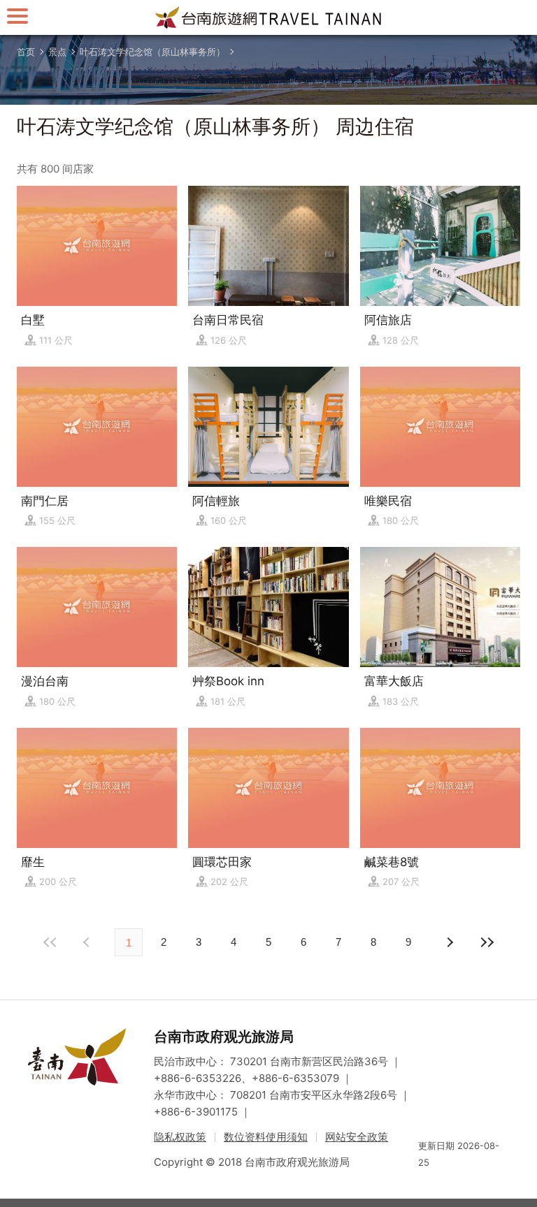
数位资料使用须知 (266, 1136)
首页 (26, 51)
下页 (88, 942)
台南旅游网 (268, 17)
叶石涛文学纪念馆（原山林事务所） (152, 51)
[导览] (17, 15)
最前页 (50, 942)
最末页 (487, 942)
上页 (449, 942)
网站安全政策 (356, 1136)
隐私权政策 (180, 1136)
